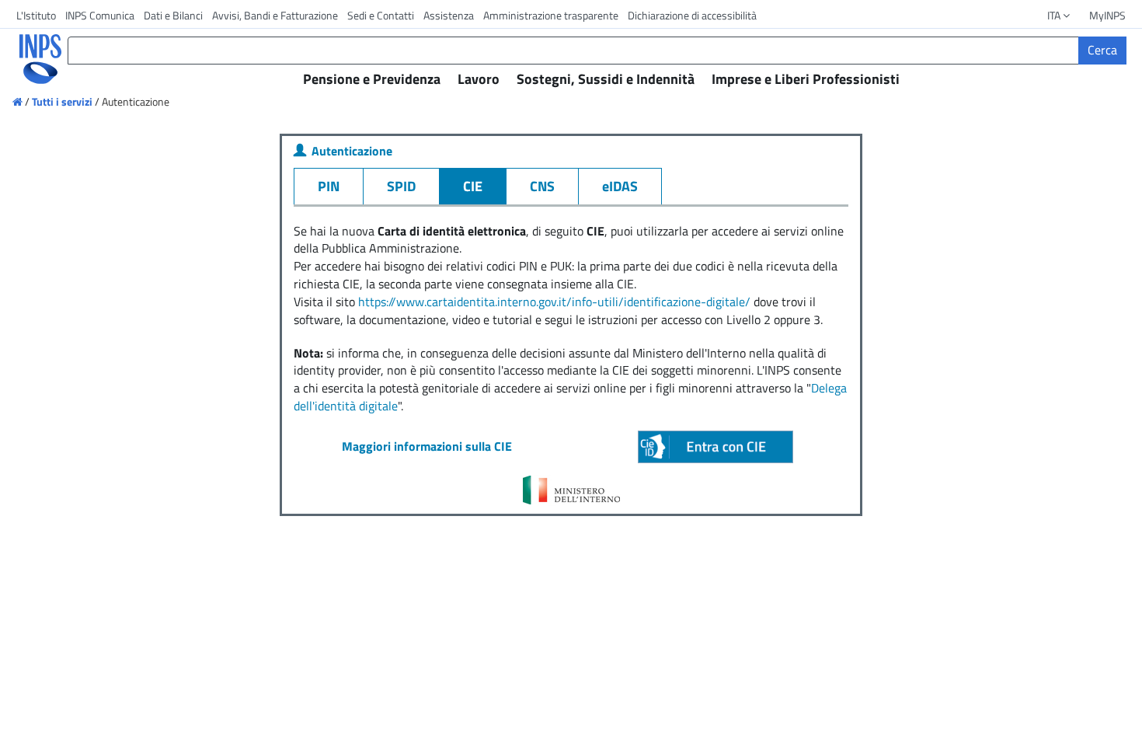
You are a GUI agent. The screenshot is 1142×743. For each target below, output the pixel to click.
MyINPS (1107, 15)
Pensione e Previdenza (371, 78)
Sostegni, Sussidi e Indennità (606, 78)
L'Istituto (36, 15)
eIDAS (620, 186)
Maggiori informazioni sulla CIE (427, 446)
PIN (328, 186)
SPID (401, 186)
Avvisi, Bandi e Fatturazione (275, 15)
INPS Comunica (99, 15)
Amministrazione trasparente (550, 15)
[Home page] (18, 101)
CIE (472, 186)
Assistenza (448, 15)
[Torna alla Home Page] (29, 59)
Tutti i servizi (62, 101)
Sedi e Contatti (380, 15)
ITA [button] (1055, 15)
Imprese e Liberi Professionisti (806, 78)
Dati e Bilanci (173, 15)
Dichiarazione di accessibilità (692, 15)
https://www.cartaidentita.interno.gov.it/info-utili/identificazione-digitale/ (554, 301)
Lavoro (479, 78)
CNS (542, 186)
